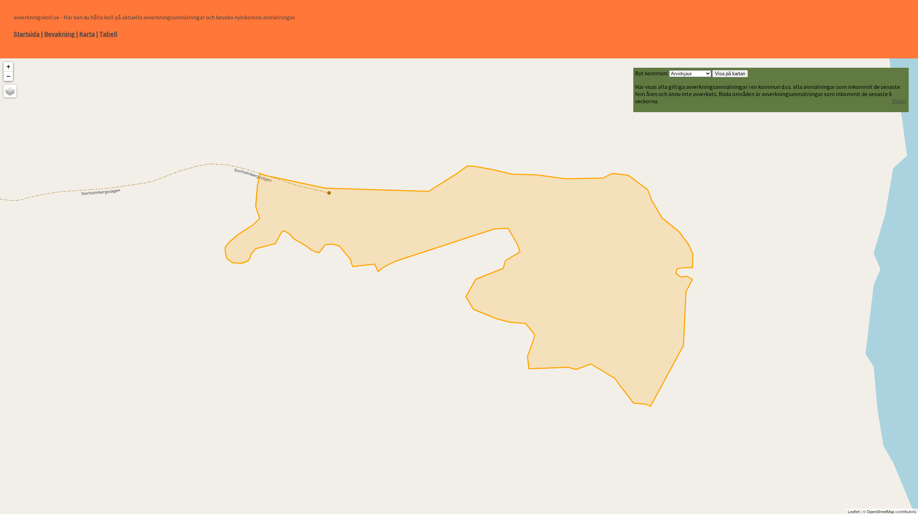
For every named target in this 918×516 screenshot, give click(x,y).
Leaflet (854, 511)
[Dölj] (899, 101)
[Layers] (10, 91)
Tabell (108, 34)
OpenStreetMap (880, 511)
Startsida (26, 34)
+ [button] (8, 66)
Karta (87, 34)
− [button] (8, 76)
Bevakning (59, 34)
